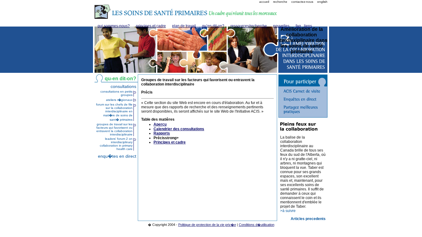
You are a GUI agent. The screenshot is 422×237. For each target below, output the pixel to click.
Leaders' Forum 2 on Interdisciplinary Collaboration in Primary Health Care (116, 144)
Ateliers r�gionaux (119, 100)
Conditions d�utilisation (256, 225)
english (322, 1)
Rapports (162, 133)
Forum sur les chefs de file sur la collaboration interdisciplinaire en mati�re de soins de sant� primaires (114, 112)
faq (298, 26)
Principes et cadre (170, 142)
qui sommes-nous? (114, 26)
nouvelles (281, 26)
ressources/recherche (248, 26)
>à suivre (288, 211)
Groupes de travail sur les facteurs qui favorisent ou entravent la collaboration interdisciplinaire (114, 129)
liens (308, 26)
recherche (280, 1)
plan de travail (184, 26)
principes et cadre (151, 26)
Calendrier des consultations (179, 129)
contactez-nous (302, 1)
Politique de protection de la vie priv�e (207, 225)
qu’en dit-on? (213, 26)
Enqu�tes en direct (117, 156)
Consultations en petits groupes (116, 93)
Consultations (123, 86)
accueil (264, 1)
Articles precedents (308, 219)
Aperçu (160, 124)
